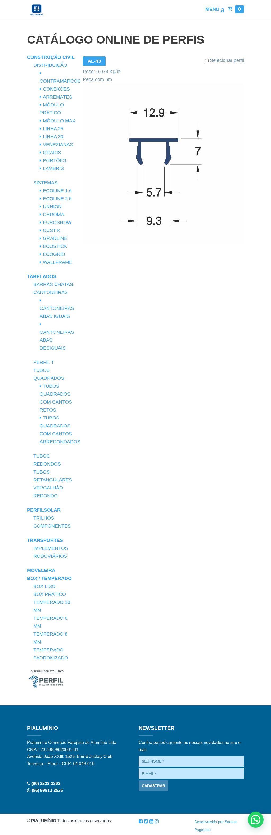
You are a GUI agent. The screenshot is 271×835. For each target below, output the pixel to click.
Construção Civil (51, 57)
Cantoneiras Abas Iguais (57, 312)
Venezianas (58, 144)
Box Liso (44, 586)
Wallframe (57, 262)
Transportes (45, 540)
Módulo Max (59, 120)
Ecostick (55, 246)
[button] (256, 820)
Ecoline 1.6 (57, 190)
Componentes (52, 526)
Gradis (52, 152)
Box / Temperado (49, 578)
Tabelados (41, 276)
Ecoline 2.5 (57, 198)
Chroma (53, 214)
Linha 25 (53, 128)
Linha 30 (53, 136)
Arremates (57, 97)
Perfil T (43, 362)
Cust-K (51, 230)
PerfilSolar (44, 510)
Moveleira (41, 570)
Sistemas (45, 182)
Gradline (55, 238)
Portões (54, 160)
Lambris (53, 168)
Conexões (56, 89)
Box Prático (49, 594)
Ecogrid (54, 254)
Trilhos (43, 518)
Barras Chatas (53, 284)
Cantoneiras (50, 292)
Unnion (52, 206)
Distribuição (50, 65)
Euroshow (57, 222)
